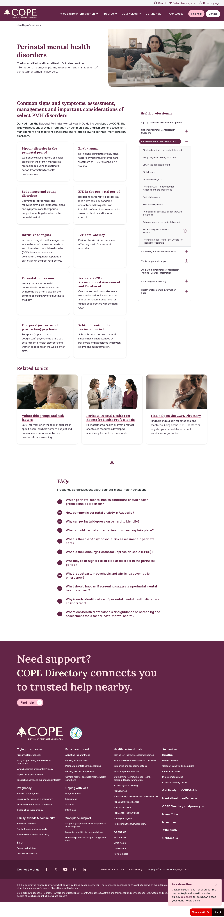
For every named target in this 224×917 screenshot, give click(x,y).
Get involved (130, 13)
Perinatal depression (153, 204)
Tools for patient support (154, 261)
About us (108, 13)
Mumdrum (169, 822)
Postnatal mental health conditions (83, 765)
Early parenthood (77, 749)
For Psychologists (123, 818)
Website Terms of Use (112, 869)
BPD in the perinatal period (156, 164)
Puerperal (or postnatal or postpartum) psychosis (163, 213)
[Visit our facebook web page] (46, 869)
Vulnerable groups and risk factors (156, 231)
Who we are (120, 837)
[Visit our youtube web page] (65, 869)
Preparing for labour (27, 848)
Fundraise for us (171, 771)
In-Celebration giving (173, 776)
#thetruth (169, 830)
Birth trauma (149, 172)
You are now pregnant (28, 793)
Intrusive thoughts (152, 179)
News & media (121, 853)
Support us (169, 749)
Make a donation (170, 760)
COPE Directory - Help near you (183, 806)
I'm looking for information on (77, 13)
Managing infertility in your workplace (84, 832)
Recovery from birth (27, 853)
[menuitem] (79, 13)
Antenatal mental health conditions (34, 804)
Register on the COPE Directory (130, 823)
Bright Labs (183, 869)
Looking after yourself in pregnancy (35, 798)
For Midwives (120, 790)
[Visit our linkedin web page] (84, 869)
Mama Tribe (170, 814)
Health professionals (156, 113)
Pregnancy (24, 788)
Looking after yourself (76, 760)
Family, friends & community (36, 818)
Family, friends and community (32, 829)
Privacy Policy (135, 869)
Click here (186, 897)
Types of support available (30, 774)
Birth (20, 842)
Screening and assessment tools (158, 251)
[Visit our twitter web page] (56, 869)
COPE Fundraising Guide (174, 782)
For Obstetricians (122, 807)
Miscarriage (71, 798)
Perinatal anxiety (151, 197)
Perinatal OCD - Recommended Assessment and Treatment (158, 188)
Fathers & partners (26, 823)
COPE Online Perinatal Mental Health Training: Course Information (159, 271)
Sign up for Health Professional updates (161, 122)
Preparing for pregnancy (29, 754)
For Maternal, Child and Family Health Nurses (136, 796)
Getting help (153, 13)
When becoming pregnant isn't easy (35, 768)
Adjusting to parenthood (77, 754)
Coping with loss (76, 788)
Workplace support (78, 818)
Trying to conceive (30, 749)
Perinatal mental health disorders (159, 141)
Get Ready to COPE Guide (179, 790)
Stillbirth (69, 804)
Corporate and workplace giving (178, 765)
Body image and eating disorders (159, 157)
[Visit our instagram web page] (75, 869)
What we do (120, 842)
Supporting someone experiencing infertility (39, 779)
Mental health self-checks (180, 798)
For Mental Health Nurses (126, 812)
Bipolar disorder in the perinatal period (162, 150)
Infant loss (70, 809)
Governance (120, 848)
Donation (167, 754)
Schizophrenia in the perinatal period (161, 222)
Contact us (176, 13)
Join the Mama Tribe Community (33, 834)
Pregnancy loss (73, 793)
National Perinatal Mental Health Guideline (158, 131)
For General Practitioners (126, 801)
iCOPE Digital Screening (153, 281)
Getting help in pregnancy (30, 809)
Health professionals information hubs (158, 291)
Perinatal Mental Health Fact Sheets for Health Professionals (163, 241)
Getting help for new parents (79, 771)
